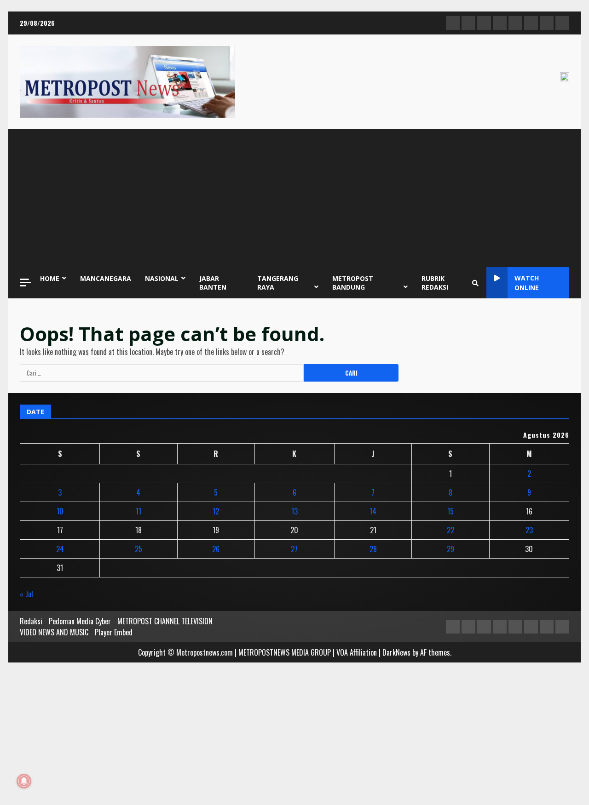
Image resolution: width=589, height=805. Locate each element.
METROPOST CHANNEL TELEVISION (165, 621)
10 (60, 511)
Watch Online (526, 283)
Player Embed (114, 632)
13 (294, 511)
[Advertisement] (294, 198)
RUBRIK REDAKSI (435, 282)
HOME (49, 278)
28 (373, 548)
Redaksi (31, 621)
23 (529, 530)
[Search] (475, 282)
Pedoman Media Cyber (80, 621)
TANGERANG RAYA (277, 282)
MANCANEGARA (105, 278)
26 (215, 548)
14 (373, 511)
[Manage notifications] (24, 781)
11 (138, 511)
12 (216, 511)
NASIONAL (162, 278)
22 (450, 530)
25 (138, 548)
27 (294, 548)
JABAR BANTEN (212, 282)
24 (60, 548)
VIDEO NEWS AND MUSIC (54, 632)
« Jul (26, 593)
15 (450, 511)
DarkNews (396, 652)
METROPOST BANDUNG (352, 282)
